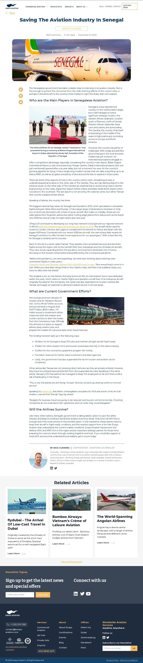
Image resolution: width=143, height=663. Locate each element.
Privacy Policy (112, 660)
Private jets (56, 7)
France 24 (46, 391)
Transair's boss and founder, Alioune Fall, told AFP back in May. (62, 264)
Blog (61, 642)
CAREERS (108, 6)
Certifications (65, 632)
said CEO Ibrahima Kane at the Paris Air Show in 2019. (66, 226)
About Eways (65, 627)
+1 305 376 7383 (18, 624)
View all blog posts (71, 561)
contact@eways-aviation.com (14, 630)
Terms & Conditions (128, 660)
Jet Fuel (41, 635)
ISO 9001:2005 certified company (16, 648)
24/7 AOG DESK (127, 6)
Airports (41, 645)
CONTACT (117, 6)
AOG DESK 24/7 (46, 651)
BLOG (101, 6)
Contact (63, 647)
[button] (36, 7)
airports (69, 7)
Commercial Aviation (43, 629)
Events (62, 637)
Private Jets (43, 640)
